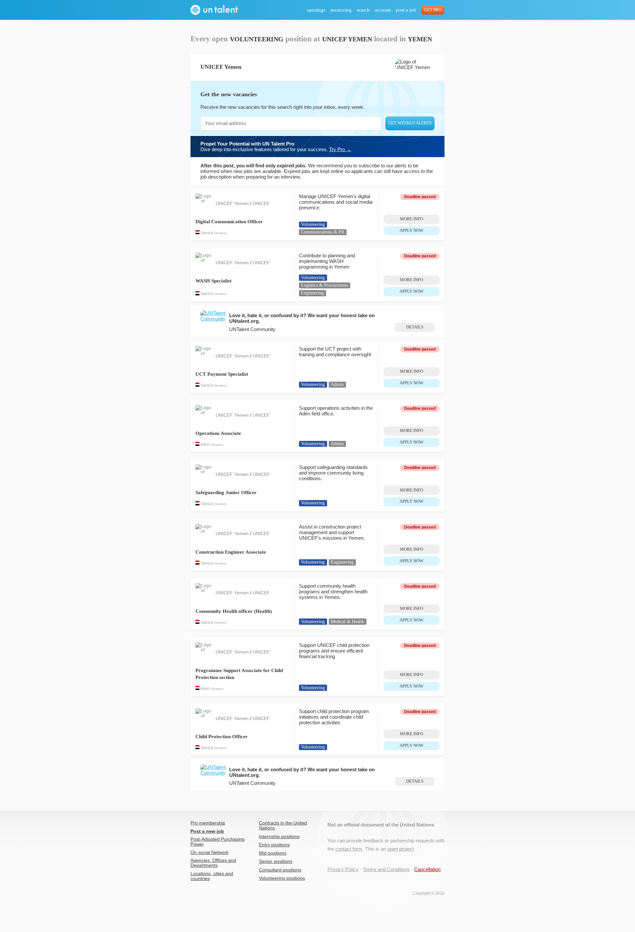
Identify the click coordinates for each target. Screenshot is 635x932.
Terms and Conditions (386, 869)
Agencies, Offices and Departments (213, 863)
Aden (205, 444)
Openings (316, 10)
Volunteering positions (282, 878)
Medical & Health (347, 621)
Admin (337, 384)
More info (411, 219)
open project (400, 849)
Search (363, 10)
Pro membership (207, 823)
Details (414, 327)
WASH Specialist (213, 280)
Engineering (312, 292)
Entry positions (274, 844)
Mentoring (341, 10)
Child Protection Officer (221, 736)
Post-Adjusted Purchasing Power (217, 842)
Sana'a (206, 233)
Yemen (220, 233)
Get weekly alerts (410, 123)
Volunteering (313, 224)
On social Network (209, 852)
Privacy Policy (343, 869)
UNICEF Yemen (233, 203)
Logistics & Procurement (324, 285)
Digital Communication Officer (229, 221)
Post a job (406, 10)
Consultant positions (280, 870)
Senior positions (275, 861)
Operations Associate (218, 433)
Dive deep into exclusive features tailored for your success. (275, 146)
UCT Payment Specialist (221, 374)
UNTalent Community (252, 329)
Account (383, 10)
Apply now (411, 230)
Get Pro (433, 10)
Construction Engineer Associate (230, 552)
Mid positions (272, 853)
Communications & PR (322, 232)
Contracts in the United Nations (283, 825)
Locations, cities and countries (211, 876)
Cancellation (427, 869)
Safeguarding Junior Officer (226, 492)
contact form (348, 849)
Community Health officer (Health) (233, 611)
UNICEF (261, 203)
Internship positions (279, 836)
